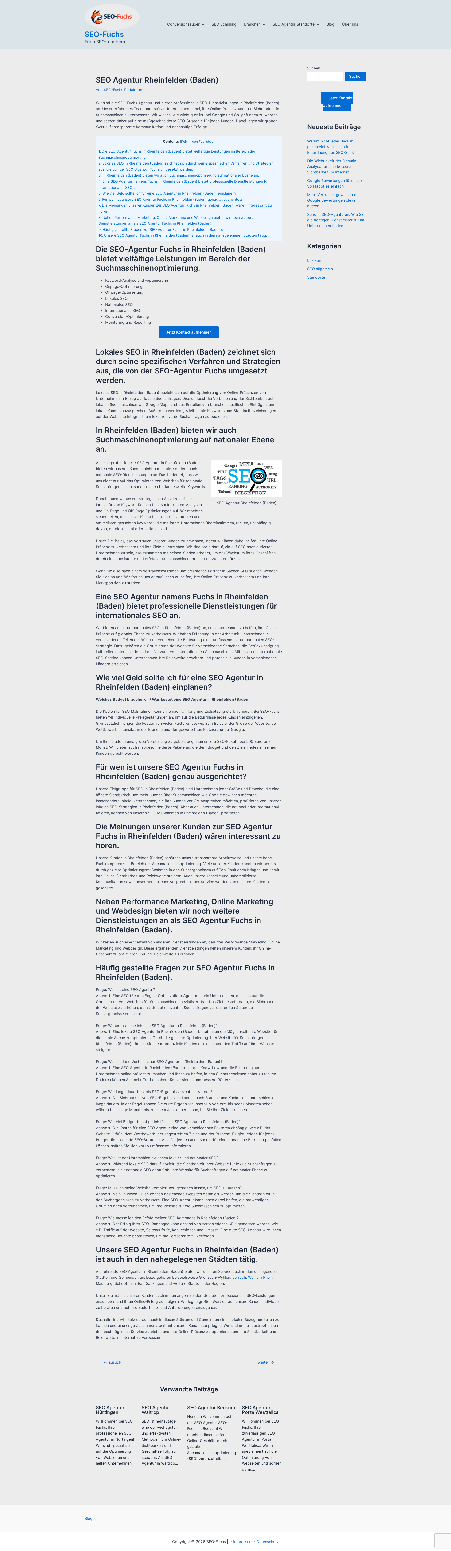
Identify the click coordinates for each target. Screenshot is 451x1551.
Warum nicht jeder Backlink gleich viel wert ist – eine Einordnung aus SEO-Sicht (331, 147)
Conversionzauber (183, 24)
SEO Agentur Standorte (294, 24)
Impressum (243, 1541)
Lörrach (239, 1277)
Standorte (316, 277)
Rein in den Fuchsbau (197, 141)
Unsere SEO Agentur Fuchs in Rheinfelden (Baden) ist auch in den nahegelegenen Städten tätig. (182, 235)
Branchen (252, 24)
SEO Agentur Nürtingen (110, 1410)
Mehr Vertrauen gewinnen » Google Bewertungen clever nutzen (332, 200)
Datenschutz (268, 1541)
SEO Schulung (224, 24)
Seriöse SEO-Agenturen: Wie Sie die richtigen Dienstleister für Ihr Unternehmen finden (335, 220)
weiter (265, 1362)
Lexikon (314, 260)
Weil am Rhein (260, 1277)
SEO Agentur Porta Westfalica (260, 1410)
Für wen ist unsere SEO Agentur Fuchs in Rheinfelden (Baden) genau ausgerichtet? (170, 199)
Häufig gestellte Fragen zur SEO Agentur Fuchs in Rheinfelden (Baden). (160, 229)
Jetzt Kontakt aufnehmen (189, 332)
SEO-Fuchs (104, 34)
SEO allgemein (320, 268)
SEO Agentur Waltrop (156, 1410)
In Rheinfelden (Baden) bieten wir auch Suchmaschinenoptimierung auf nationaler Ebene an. (178, 175)
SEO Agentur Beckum (211, 1407)
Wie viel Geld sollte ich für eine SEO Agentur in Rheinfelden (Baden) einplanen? (167, 193)
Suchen (313, 68)
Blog (330, 24)
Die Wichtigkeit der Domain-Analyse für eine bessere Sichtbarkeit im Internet (332, 166)
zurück (112, 1362)
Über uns (350, 24)
